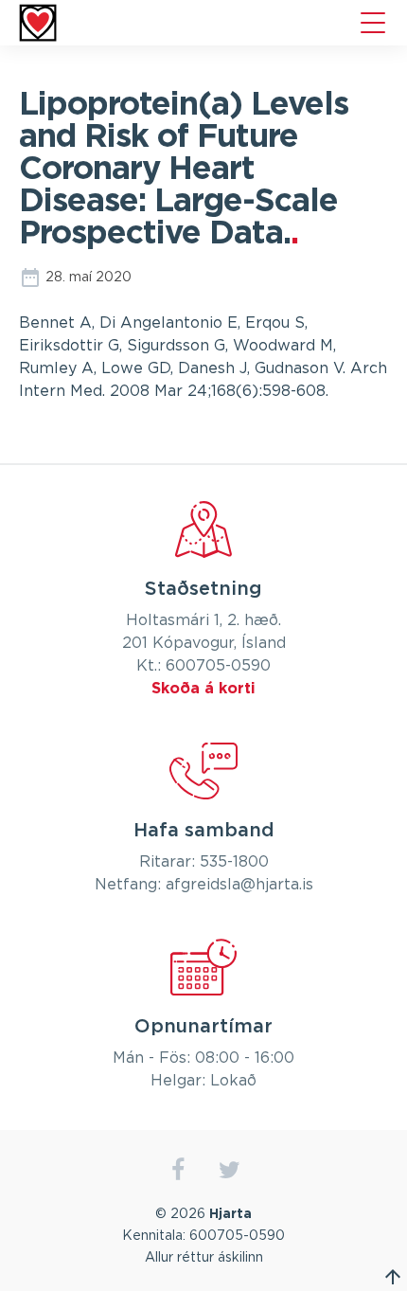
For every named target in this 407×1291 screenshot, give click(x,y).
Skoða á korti (203, 688)
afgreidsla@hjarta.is (239, 884)
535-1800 (234, 862)
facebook (177, 1170)
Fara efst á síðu (393, 1277)
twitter (229, 1170)
